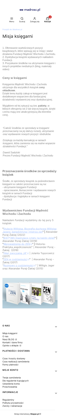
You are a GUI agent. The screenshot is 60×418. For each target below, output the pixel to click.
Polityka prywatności (12, 402)
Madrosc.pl (12, 29)
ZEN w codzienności (15, 259)
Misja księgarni (9, 333)
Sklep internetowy (26, 414)
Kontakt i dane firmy (12, 342)
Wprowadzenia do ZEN (16, 244)
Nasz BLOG (8, 339)
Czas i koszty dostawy (13, 358)
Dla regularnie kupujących (15, 380)
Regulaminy (8, 399)
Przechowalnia (9, 386)
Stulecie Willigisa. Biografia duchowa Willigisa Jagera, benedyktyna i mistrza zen (29, 230)
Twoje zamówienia (11, 377)
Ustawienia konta (11, 383)
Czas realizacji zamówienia (15, 361)
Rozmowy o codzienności (18, 265)
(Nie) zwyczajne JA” (15, 253)
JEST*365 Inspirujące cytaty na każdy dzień (29, 237)
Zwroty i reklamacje (12, 406)
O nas (5, 336)
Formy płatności (10, 364)
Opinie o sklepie (10, 345)
